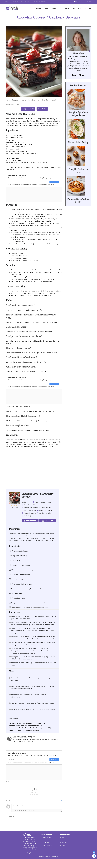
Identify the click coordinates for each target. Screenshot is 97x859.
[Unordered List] (24, 811)
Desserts (77, 8)
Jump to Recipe (28, 109)
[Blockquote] (26, 811)
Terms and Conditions (65, 848)
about (7, 1)
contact (15, 1)
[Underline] (17, 811)
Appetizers (64, 8)
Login (60, 800)
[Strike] (19, 811)
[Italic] (15, 811)
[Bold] (13, 811)
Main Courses (50, 8)
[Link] (30, 811)
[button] (84, 8)
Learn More (78, 75)
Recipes (15, 100)
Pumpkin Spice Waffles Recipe (78, 200)
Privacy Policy (26, 1)
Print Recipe (42, 109)
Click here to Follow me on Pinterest (23, 741)
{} (32, 810)
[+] (34, 810)
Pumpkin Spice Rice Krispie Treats (78, 114)
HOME (63, 837)
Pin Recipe (49, 521)
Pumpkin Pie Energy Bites (78, 170)
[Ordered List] (21, 811)
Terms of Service (40, 1)
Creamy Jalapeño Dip (78, 142)
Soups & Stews (47, 845)
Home (38, 8)
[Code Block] (28, 811)
